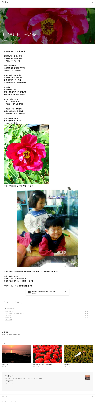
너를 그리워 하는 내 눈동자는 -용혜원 (14, 313)
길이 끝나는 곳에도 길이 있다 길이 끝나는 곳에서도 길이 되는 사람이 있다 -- (24, 378)
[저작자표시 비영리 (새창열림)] (23, 302)
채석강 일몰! (8, 311)
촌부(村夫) (5, 2)
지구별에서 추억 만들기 (7, 402)
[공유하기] (9, 302)
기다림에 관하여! (9, 318)
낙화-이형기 (8, 316)
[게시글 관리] (12, 302)
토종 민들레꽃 (8, 320)
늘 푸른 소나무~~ (6, 399)
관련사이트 (4, 396)
